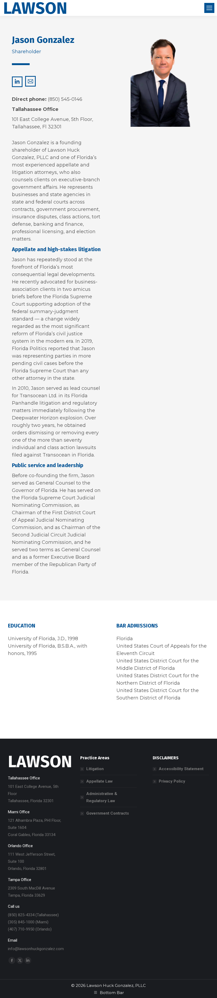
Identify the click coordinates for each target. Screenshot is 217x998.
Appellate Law (99, 781)
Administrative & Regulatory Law (101, 797)
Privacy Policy (172, 781)
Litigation (95, 768)
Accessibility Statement (181, 768)
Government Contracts (107, 813)
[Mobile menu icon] (209, 8)
